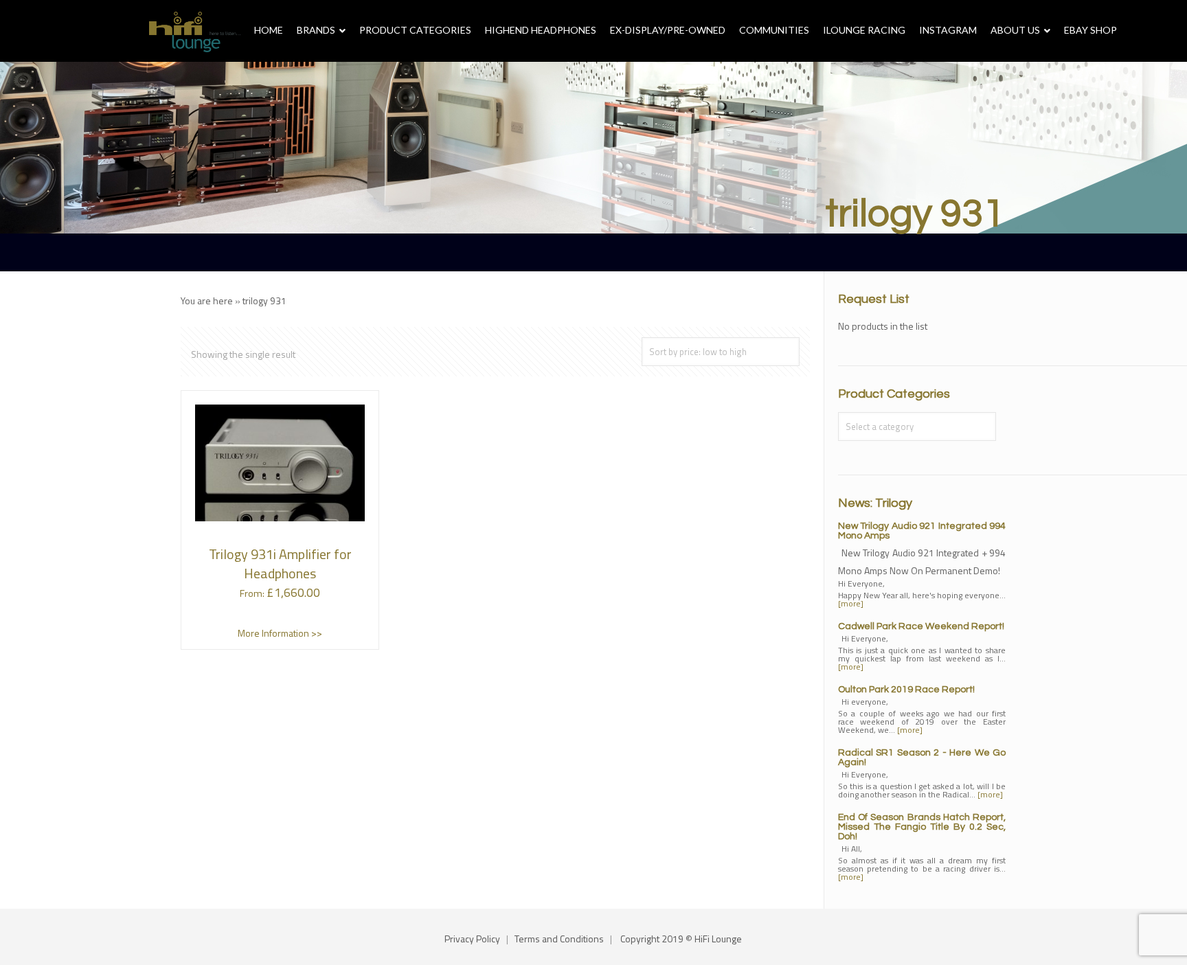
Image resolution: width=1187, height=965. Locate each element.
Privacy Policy (472, 938)
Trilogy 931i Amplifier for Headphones (280, 563)
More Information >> (280, 633)
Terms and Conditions (559, 938)
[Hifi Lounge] (194, 31)
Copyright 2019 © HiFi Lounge (681, 938)
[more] (850, 603)
